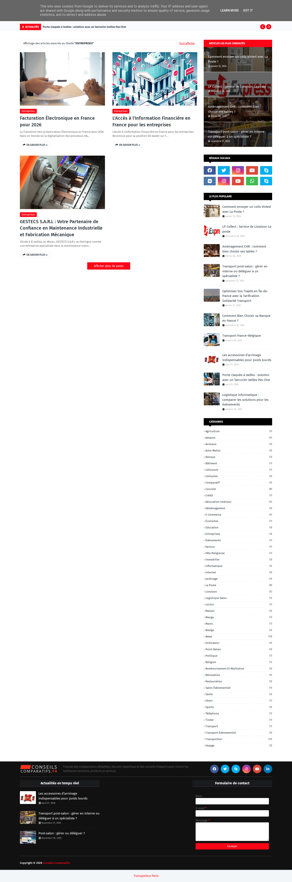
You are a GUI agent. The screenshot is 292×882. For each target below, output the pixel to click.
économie (238, 521)
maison (238, 610)
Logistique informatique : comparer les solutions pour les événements (245, 399)
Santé (238, 694)
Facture (238, 546)
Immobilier (238, 559)
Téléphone (238, 713)
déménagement (238, 508)
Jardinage (238, 578)
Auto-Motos (238, 450)
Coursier (238, 489)
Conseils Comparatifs (56, 862)
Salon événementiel (238, 687)
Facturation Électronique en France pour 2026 (57, 121)
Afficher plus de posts (109, 266)
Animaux (238, 444)
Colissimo (238, 476)
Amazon (238, 437)
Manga (238, 617)
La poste (238, 585)
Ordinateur (238, 643)
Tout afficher (187, 43)
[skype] (266, 170)
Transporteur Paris (146, 876)
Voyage (238, 745)
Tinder (238, 719)
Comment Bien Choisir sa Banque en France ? (246, 318)
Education (238, 527)
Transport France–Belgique (241, 336)
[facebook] (210, 170)
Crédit (238, 495)
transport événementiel (238, 732)
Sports (238, 707)
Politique (238, 655)
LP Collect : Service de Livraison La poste (237, 86)
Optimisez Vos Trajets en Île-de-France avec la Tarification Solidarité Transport (245, 296)
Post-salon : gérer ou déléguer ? (61, 833)
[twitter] (224, 170)
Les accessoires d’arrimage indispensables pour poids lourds (246, 357)
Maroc (238, 623)
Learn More (229, 10)
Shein (238, 700)
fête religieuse (238, 553)
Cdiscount (238, 469)
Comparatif (238, 482)
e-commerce (238, 514)
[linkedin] (268, 769)
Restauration (238, 681)
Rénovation (238, 675)
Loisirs (238, 604)
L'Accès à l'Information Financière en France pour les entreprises (151, 121)
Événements (238, 540)
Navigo (238, 630)
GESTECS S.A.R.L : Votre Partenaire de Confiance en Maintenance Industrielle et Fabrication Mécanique (61, 228)
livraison (238, 591)
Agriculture (238, 431)
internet (238, 572)
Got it (248, 10)
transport (238, 726)
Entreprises (28, 111)
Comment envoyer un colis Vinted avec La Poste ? (238, 59)
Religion (238, 662)
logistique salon (238, 598)
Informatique (238, 566)
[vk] (210, 181)
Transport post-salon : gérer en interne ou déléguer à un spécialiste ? (236, 134)
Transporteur (238, 739)
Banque (238, 457)
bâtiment (238, 463)
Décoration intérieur (238, 501)
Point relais (238, 649)
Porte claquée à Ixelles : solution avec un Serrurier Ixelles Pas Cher (84, 26)
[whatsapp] (252, 181)
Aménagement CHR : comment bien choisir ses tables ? (233, 109)
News (238, 636)
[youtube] (252, 170)
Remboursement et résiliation (238, 668)
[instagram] (238, 170)
